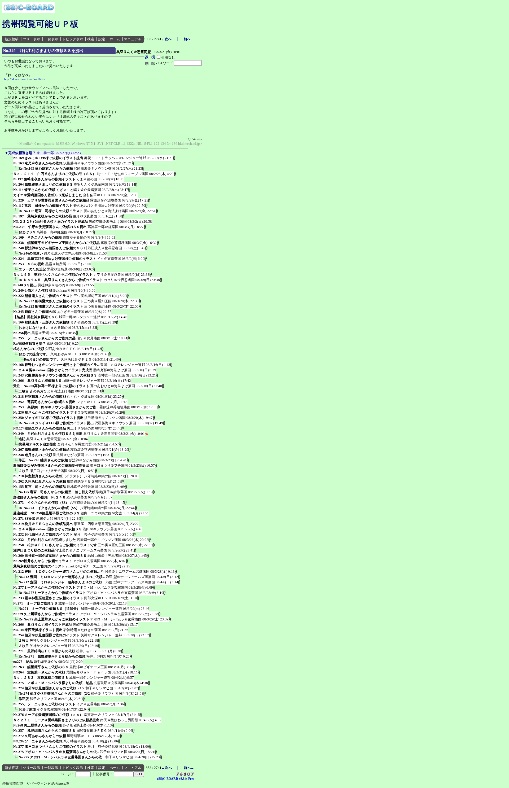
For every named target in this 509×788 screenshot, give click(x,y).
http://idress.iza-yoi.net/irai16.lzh (24, 79)
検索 (90, 39)
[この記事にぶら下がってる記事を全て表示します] (10, 159)
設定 (101, 39)
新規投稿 (12, 39)
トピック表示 (72, 39)
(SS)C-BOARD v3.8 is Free (175, 779)
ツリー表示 (31, 39)
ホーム (114, 39)
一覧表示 (51, 39)
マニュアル (132, 39)
